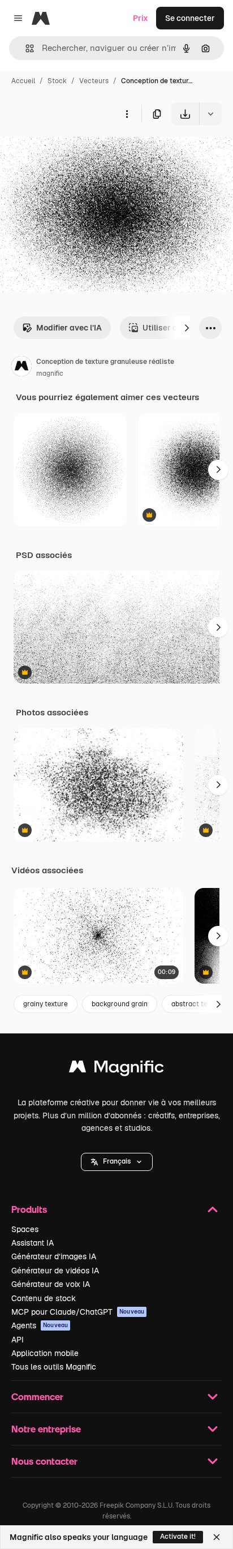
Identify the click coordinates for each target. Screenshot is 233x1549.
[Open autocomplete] (25, 48)
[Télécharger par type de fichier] (210, 113)
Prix (140, 18)
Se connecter (190, 18)
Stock (57, 80)
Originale (75, 151)
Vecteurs (94, 80)
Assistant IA (32, 1243)
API (17, 1340)
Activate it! (178, 1536)
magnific (49, 373)
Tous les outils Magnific (53, 1367)
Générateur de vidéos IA (55, 1270)
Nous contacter (44, 1461)
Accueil (23, 80)
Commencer (37, 1396)
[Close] (216, 1537)
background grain (120, 1004)
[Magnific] (116, 1069)
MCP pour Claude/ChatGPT (77, 1312)
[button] (117, 1162)
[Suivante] (186, 327)
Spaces (24, 1229)
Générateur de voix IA (50, 1284)
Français (117, 1161)
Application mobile (45, 1353)
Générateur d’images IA (53, 1256)
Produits (29, 1209)
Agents (39, 1325)
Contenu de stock (43, 1298)
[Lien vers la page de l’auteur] (21, 368)
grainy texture (45, 1004)
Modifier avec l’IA (69, 328)
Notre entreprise (46, 1429)
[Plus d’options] (126, 113)
